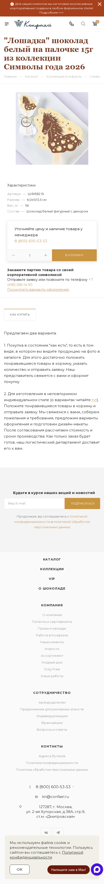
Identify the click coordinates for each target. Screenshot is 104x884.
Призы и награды (52, 628)
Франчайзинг (52, 723)
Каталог (52, 559)
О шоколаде (52, 588)
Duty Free (52, 669)
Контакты (52, 746)
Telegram (58, 832)
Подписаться (83, 503)
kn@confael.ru (55, 796)
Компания (52, 605)
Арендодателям (52, 702)
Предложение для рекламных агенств (52, 709)
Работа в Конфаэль (52, 635)
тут (94, 399)
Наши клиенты (52, 642)
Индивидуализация (52, 716)
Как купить (20, 314)
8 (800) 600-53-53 (31, 241)
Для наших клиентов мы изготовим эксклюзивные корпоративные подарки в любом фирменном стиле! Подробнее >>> (51, 8)
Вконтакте (46, 832)
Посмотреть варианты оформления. (38, 289)
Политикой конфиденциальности (46, 855)
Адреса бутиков (52, 756)
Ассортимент (52, 655)
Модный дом (52, 662)
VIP (52, 579)
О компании (52, 615)
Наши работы (52, 676)
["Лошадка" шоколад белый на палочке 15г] (52, 128)
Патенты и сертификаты (52, 622)
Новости (52, 649)
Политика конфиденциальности (52, 763)
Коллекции (52, 569)
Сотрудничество (52, 693)
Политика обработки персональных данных (52, 769)
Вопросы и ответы (52, 729)
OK (19, 869)
